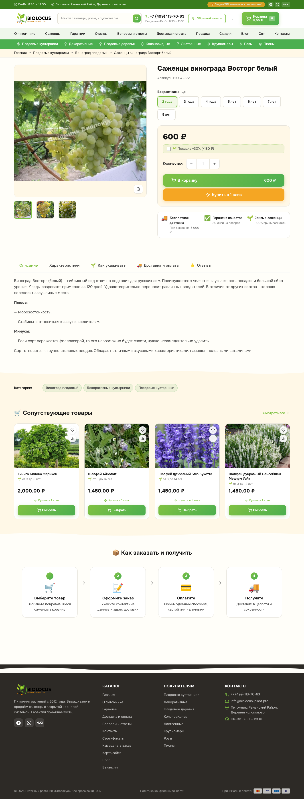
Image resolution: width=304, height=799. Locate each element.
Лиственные (173, 724)
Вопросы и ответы (132, 33)
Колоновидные (176, 716)
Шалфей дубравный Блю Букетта (185, 474)
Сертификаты (113, 738)
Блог (245, 33)
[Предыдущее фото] (23, 131)
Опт (262, 33)
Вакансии (110, 767)
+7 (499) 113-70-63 (167, 16)
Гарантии (77, 33)
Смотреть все (274, 413)
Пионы (169, 745)
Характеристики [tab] (64, 265)
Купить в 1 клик (48, 500)
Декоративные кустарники (108, 388)
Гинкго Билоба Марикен (37, 474)
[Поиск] (137, 18)
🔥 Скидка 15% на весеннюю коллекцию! (236, 4)
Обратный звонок (209, 18)
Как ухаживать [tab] (108, 265)
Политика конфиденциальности (162, 791)
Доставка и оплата (171, 33)
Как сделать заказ (116, 745)
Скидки (225, 33)
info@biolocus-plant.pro (249, 701)
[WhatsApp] (277, 4)
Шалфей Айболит (102, 474)
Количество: (173, 163)
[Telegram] (271, 4)
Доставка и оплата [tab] (158, 265)
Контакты (282, 33)
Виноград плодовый (91, 53)
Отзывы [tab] (200, 265)
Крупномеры (174, 731)
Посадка (203, 33)
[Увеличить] (138, 189)
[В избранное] (72, 430)
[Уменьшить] (191, 164)
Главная (20, 53)
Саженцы (53, 33)
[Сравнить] (72, 438)
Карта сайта (111, 753)
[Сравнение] (233, 18)
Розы (168, 738)
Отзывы (101, 33)
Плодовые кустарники (51, 53)
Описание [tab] (28, 265)
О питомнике (24, 33)
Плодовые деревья (179, 709)
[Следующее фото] (138, 131)
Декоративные (175, 702)
